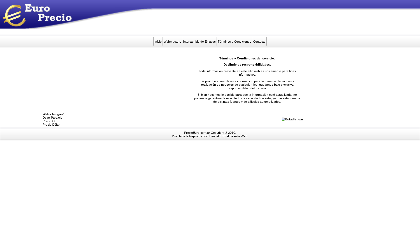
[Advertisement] (195, 25)
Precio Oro (50, 121)
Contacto (259, 41)
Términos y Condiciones (234, 41)
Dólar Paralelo (52, 117)
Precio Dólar (51, 124)
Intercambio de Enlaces (199, 41)
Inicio (158, 41)
